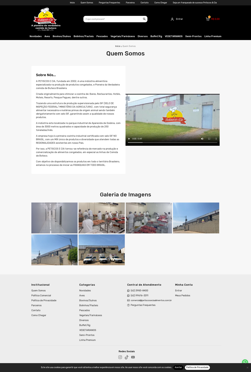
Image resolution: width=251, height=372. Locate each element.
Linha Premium (212, 36)
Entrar (178, 290)
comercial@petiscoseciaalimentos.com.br (151, 300)
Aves (47, 36)
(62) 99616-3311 (139, 295)
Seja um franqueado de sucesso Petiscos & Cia (195, 2)
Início (72, 2)
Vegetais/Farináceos (123, 36)
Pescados (102, 36)
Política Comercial (41, 295)
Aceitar (178, 367)
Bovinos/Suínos (62, 36)
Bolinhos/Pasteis (84, 36)
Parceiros (130, 2)
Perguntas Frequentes (109, 2)
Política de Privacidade (43, 300)
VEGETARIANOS (174, 36)
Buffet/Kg (156, 36)
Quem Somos (87, 2)
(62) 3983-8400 (139, 290)
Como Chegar (160, 2)
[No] (247, 367)
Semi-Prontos (193, 36)
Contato (145, 2)
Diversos (143, 36)
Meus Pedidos (182, 295)
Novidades (36, 36)
